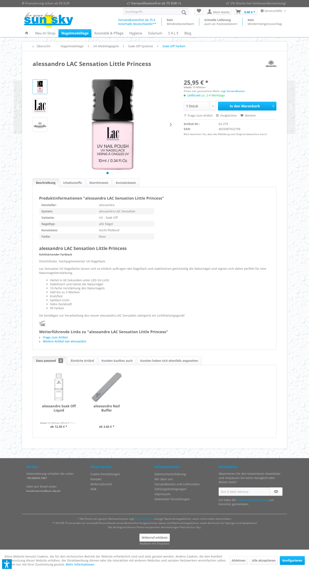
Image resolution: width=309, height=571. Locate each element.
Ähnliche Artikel (82, 361)
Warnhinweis (98, 183)
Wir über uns (163, 479)
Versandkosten (144, 519)
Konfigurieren (292, 560)
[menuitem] (155, 11)
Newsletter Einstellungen (172, 499)
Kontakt (95, 479)
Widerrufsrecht (101, 484)
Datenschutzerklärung (170, 474)
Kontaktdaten (126, 183)
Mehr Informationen (80, 564)
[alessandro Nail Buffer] (106, 387)
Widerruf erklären (155, 537)
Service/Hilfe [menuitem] (273, 11)
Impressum (162, 494)
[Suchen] (184, 12)
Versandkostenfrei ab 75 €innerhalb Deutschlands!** (137, 22)
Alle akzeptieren (264, 560)
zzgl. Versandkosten (233, 91)
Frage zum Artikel (200, 115)
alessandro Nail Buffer (107, 408)
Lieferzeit (194, 95)
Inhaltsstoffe (72, 183)
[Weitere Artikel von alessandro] (271, 64)
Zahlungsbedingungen (170, 489)
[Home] (26, 33)
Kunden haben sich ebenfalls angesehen (169, 361)
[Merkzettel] (198, 11)
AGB (93, 489)
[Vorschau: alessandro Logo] (40, 124)
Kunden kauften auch (117, 361)
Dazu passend (49, 361)
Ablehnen (239, 560)
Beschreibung (45, 183)
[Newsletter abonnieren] (276, 491)
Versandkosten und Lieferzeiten (177, 484)
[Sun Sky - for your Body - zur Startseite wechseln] (48, 19)
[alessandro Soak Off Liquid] (59, 387)
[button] (7, 564)
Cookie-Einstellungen (105, 474)
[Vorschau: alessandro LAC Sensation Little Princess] (40, 86)
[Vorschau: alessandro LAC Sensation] (40, 105)
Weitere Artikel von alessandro (64, 341)
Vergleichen (228, 115)
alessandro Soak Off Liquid (59, 408)
